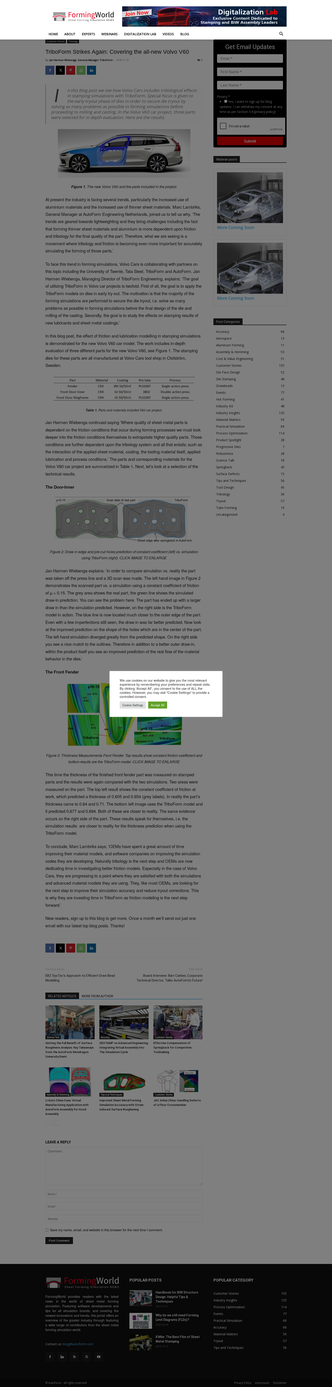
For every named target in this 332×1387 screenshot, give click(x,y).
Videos (168, 34)
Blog (184, 34)
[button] (281, 34)
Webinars (109, 34)
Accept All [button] (157, 705)
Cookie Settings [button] (132, 705)
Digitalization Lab (140, 34)
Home (53, 34)
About (69, 34)
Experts (88, 34)
